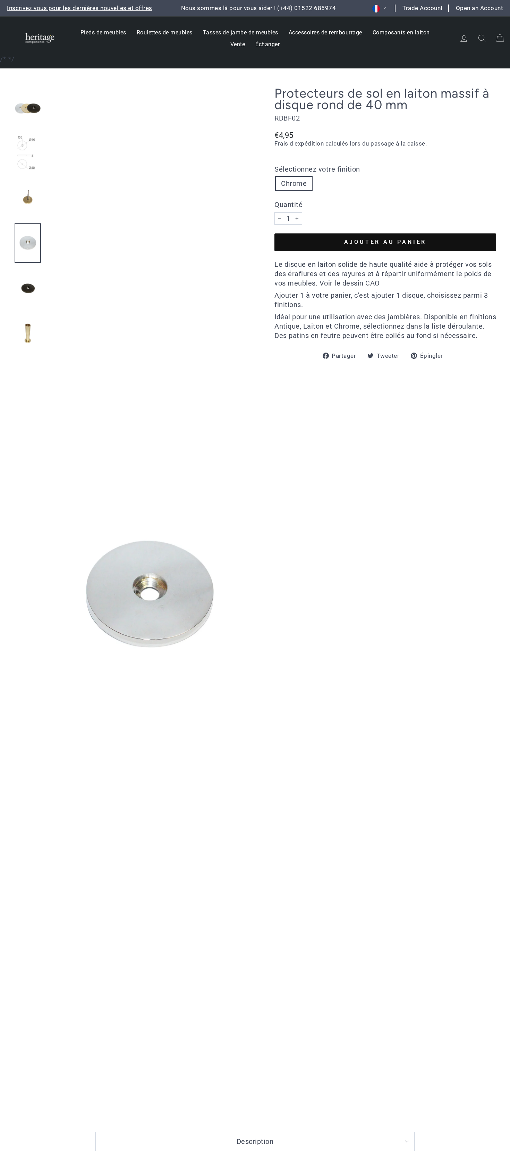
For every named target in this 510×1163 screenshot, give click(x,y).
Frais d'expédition (299, 143)
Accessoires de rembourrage (325, 32)
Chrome (294, 183)
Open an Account (479, 8)
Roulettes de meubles (165, 32)
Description (255, 1141)
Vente (237, 44)
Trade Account (422, 8)
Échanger (267, 44)
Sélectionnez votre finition (317, 169)
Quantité (288, 204)
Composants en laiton (401, 32)
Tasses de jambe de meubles (240, 32)
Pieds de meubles (103, 32)
